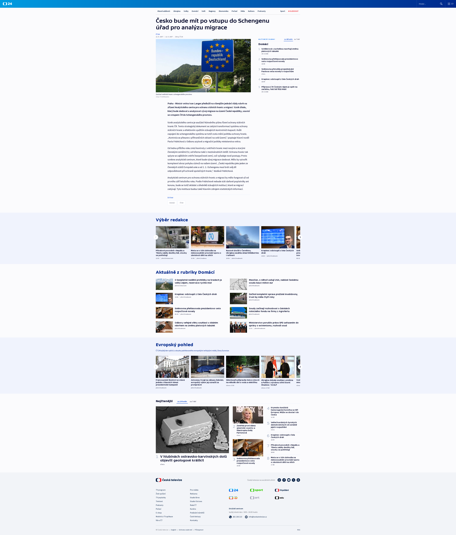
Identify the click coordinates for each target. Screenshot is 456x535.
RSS (298, 530)
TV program (161, 490)
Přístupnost (199, 530)
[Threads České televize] (298, 480)
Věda (243, 11)
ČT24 (157, 34)
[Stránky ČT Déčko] (233, 497)
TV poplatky (161, 497)
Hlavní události (163, 11)
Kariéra (193, 509)
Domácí (195, 11)
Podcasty (262, 11)
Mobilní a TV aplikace (164, 516)
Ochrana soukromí (185, 530)
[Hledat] (441, 4)
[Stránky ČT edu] (279, 497)
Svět (203, 11)
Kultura (251, 11)
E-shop (159, 512)
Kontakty (194, 520)
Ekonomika (223, 11)
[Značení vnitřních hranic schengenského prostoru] (203, 65)
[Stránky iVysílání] (282, 490)
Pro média (194, 490)
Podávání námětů (197, 512)
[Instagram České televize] (279, 480)
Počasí (234, 11)
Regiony (212, 11)
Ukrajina (176, 11)
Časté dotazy (195, 516)
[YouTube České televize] (289, 480)
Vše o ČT (159, 520)
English (173, 530)
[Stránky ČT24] (233, 490)
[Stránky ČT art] (254, 497)
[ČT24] (7, 3)
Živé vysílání (161, 493)
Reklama (193, 493)
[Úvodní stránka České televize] (169, 480)
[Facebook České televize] (284, 480)
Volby (186, 11)
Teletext (159, 501)
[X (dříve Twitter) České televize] (293, 480)
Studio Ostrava (196, 501)
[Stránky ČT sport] (256, 490)
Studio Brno (195, 497)
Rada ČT (193, 505)
